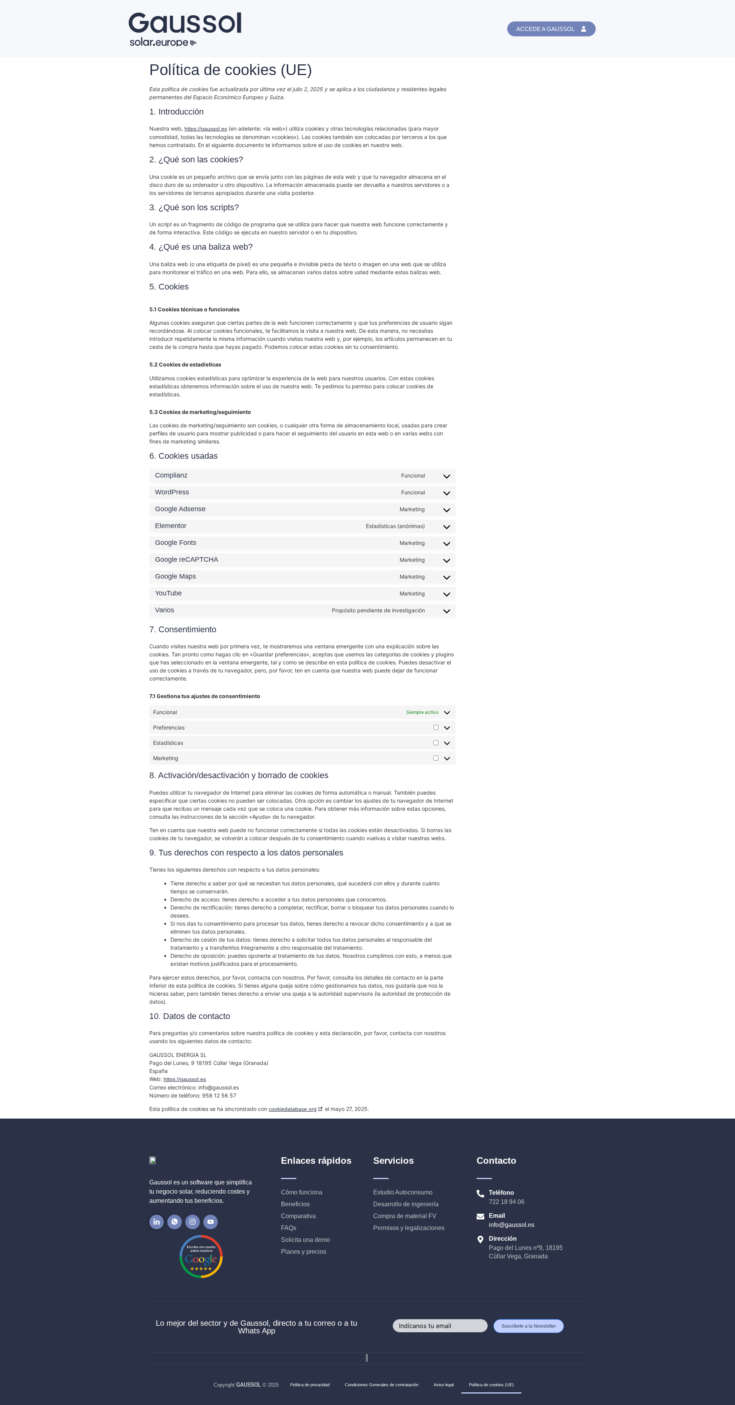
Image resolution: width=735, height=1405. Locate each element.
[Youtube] (210, 1222)
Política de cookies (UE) (491, 1384)
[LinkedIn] (156, 1222)
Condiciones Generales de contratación (381, 1384)
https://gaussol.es (206, 129)
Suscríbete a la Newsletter (528, 1326)
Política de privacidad (310, 1384)
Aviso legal (444, 1384)
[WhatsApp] (174, 1222)
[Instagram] (192, 1222)
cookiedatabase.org (293, 1109)
